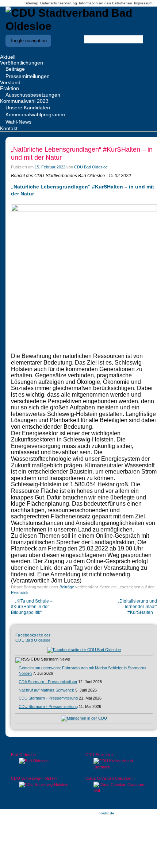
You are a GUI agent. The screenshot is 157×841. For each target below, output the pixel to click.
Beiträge (15, 69)
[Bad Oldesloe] (41, 761)
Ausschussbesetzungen (32, 95)
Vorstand (10, 82)
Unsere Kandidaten (27, 107)
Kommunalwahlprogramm (35, 114)
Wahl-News (18, 122)
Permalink (19, 592)
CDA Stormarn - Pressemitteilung (48, 682)
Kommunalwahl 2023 (24, 101)
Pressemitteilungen (27, 76)
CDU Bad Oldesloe (91, 167)
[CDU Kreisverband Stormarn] (115, 764)
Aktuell (7, 57)
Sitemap (31, 3)
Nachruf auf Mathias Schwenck (46, 690)
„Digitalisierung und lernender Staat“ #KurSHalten (137, 607)
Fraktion (9, 88)
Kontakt (9, 128)
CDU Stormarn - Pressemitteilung (48, 698)
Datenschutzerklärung (58, 3)
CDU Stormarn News (50, 659)
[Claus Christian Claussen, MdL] (115, 788)
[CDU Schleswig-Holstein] (41, 785)
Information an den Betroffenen (105, 3)
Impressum (143, 3)
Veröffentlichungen (21, 63)
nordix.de (106, 813)
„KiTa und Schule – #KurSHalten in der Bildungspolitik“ (32, 607)
